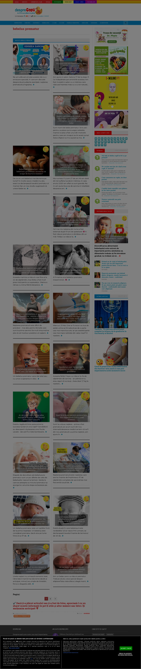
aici (32, 658)
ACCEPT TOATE (126, 648)
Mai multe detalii (14, 648)
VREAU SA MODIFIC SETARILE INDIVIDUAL (125, 654)
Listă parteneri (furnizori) (70, 652)
